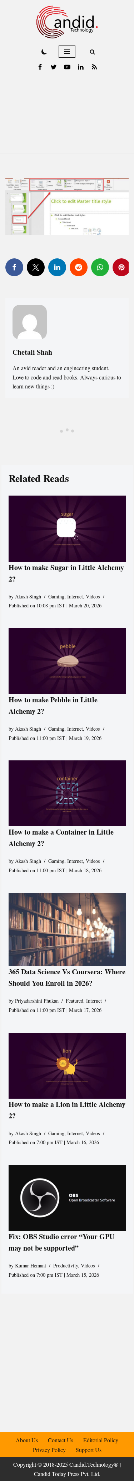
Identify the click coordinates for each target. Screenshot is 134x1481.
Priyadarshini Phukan (37, 1000)
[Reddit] (79, 267)
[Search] (92, 51)
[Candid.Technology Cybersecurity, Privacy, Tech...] (67, 22)
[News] (94, 67)
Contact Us (60, 1440)
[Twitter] (54, 67)
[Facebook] (40, 67)
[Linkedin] (81, 67)
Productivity (65, 1265)
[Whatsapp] (100, 267)
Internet (75, 596)
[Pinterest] (121, 267)
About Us (27, 1440)
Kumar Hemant (30, 1265)
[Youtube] (67, 67)
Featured (74, 1000)
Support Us (88, 1449)
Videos (93, 596)
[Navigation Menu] (67, 52)
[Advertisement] (67, 115)
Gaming (56, 596)
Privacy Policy (49, 1449)
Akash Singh (28, 596)
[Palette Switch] (44, 51)
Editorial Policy (100, 1440)
